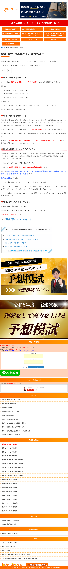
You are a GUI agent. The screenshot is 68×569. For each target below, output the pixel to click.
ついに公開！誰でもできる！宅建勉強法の (19, 235)
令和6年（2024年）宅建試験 (9, 448)
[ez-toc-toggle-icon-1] (8, 70)
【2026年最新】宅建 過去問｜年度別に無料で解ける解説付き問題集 (54, 34)
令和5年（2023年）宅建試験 (9, 452)
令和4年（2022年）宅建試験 (9, 456)
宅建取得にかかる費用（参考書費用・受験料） (14, 423)
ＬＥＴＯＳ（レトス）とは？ (31, 39)
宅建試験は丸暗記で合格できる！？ (11, 533)
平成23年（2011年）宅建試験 (9, 511)
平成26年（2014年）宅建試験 (9, 499)
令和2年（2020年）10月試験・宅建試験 (12, 471)
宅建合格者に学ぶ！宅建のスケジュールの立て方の (22, 239)
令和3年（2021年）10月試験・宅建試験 (12, 463)
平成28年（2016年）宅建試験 (9, 487)
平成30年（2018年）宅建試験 (9, 479)
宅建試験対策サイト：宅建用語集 (10, 520)
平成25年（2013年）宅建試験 (9, 503)
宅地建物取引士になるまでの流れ (10, 411)
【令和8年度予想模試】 (11, 29)
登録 (25, 367)
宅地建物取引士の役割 (8, 415)
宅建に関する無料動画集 (11, 39)
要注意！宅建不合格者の (15, 243)
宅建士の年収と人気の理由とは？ (10, 403)
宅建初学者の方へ (11, 43)
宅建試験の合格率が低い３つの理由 (11, 434)
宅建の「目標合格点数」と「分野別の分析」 (13, 427)
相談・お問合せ (6, 550)
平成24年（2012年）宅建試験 (9, 507)
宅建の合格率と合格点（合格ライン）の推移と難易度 (16, 431)
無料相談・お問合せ (54, 29)
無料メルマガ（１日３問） (9, 546)
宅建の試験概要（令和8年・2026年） (11, 399)
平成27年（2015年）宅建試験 (9, 491)
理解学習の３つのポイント (19, 219)
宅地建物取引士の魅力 (8, 407)
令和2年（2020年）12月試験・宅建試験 (12, 467)
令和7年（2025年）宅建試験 (9, 444)
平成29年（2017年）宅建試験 (9, 483)
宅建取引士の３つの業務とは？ (10, 419)
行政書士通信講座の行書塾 (9, 524)
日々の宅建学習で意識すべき (16, 246)
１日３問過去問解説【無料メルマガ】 (32, 29)
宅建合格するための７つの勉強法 (11, 33)
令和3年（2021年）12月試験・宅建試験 (12, 460)
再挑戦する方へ (55, 39)
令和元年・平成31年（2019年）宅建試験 (12, 475)
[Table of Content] (8, 70)
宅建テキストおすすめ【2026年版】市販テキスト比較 (32, 34)
